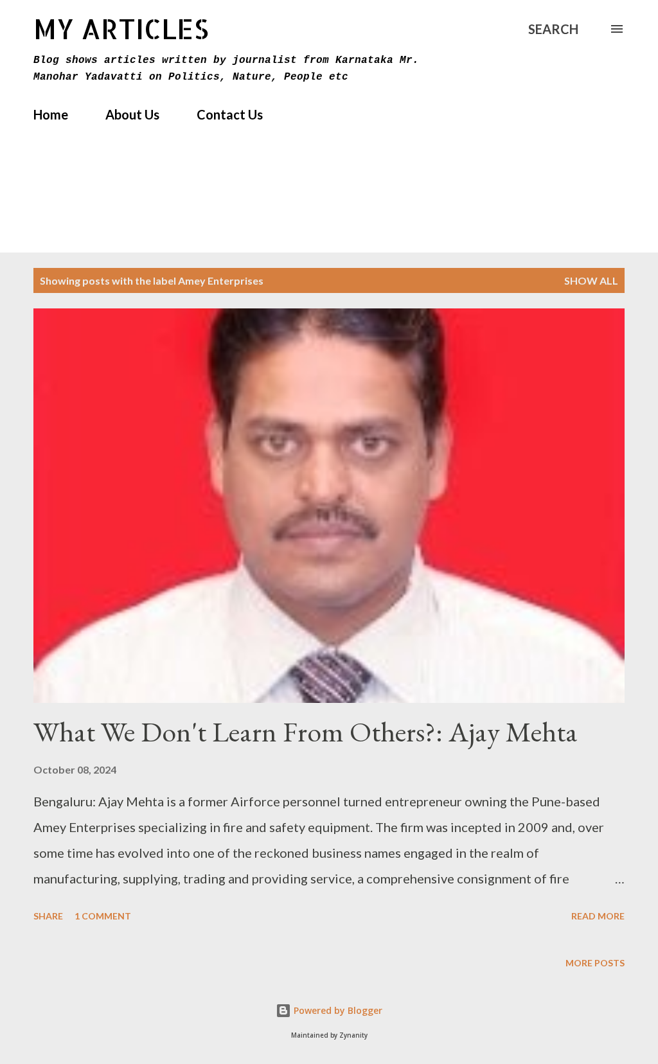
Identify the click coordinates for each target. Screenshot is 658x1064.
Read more (598, 915)
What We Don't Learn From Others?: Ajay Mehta (305, 731)
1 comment (103, 915)
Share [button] (48, 915)
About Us (132, 114)
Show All (591, 280)
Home (50, 114)
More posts (595, 962)
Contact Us (230, 114)
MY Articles (121, 29)
